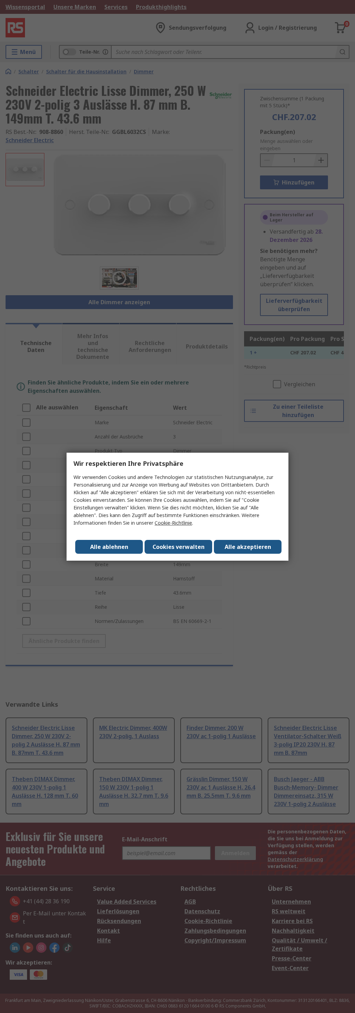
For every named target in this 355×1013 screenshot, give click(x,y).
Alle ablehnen (109, 547)
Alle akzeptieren (248, 547)
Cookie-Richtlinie (173, 522)
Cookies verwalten (179, 547)
